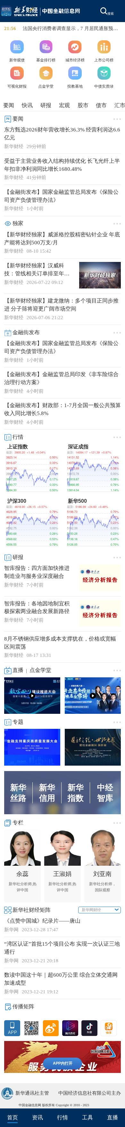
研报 (45, 105)
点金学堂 (40, 670)
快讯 (27, 105)
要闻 (8, 105)
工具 (87, 1118)
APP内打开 (62, 1063)
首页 (12, 1118)
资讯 (37, 1118)
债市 (101, 105)
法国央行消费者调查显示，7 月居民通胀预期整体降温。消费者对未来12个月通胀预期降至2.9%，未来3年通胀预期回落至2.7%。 (71, 29)
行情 (62, 1118)
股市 (83, 105)
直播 (112, 1118)
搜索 (110, 13)
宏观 (64, 105)
